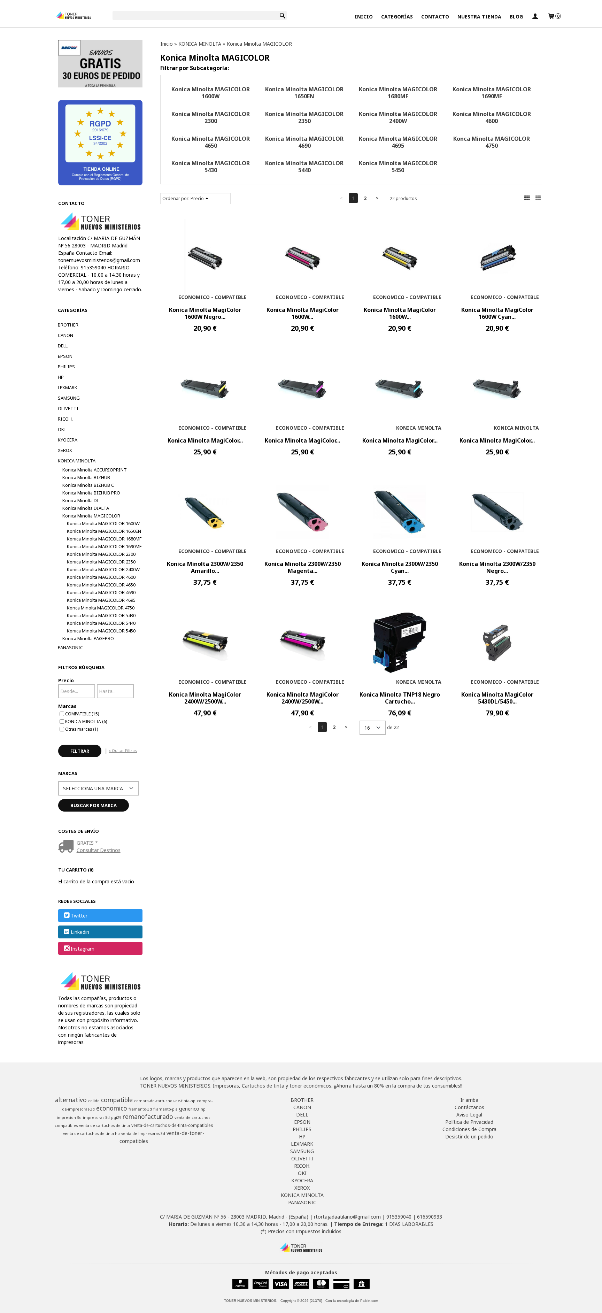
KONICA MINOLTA (76, 461)
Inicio (364, 16)
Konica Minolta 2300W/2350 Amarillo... (205, 567)
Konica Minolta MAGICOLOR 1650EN (104, 531)
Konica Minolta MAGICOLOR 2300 (101, 554)
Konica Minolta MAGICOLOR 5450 (101, 631)
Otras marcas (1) (81, 729)
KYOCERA (67, 440)
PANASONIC (70, 647)
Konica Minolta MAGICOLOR (91, 516)
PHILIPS (66, 366)
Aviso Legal (469, 1114)
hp (203, 1109)
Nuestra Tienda (479, 16)
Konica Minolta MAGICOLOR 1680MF (104, 539)
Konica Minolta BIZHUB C (88, 485)
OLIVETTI (68, 408)
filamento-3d (140, 1109)
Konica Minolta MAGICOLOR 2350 (101, 562)
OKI (62, 429)
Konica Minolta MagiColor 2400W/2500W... (205, 698)
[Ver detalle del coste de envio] (67, 847)
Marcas (67, 706)
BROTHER (68, 325)
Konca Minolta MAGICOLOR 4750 (100, 608)
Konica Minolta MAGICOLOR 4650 (101, 585)
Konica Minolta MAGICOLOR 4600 (101, 577)
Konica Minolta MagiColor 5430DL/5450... (497, 698)
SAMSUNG (69, 398)
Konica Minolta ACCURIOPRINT (94, 470)
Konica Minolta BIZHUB (86, 477)
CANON (65, 335)
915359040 (398, 1216)
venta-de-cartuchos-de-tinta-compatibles (172, 1125)
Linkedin (80, 932)
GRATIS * (87, 842)
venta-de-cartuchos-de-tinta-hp (91, 1133)
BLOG (516, 16)
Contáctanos (469, 1107)
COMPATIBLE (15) (82, 713)
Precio (66, 680)
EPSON (65, 356)
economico (111, 1108)
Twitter (79, 915)
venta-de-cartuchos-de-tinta (104, 1125)
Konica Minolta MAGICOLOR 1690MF (104, 546)
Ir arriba (469, 1100)
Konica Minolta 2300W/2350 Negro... (497, 567)
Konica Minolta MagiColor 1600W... (303, 313)
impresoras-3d (96, 1117)
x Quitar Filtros (123, 750)
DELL (63, 346)
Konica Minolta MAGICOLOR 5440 (101, 623)
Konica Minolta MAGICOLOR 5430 (101, 615)
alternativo (71, 1100)
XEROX (65, 450)
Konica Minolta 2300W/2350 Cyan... (400, 567)
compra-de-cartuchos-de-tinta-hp (164, 1100)
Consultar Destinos (99, 850)
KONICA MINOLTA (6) (86, 721)
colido (94, 1100)
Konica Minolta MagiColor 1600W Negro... (205, 313)
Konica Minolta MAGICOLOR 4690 (101, 592)
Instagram (82, 948)
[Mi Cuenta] (535, 16)
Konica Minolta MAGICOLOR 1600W (103, 523)
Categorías (397, 16)
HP (61, 377)
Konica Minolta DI (80, 500)
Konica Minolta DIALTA (85, 508)
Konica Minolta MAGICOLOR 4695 (101, 600)
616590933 (429, 1216)
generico (189, 1108)
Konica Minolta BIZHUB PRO (91, 493)
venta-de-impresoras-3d (143, 1133)
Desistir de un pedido (469, 1136)
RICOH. (65, 419)
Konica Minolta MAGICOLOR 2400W (103, 569)
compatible (117, 1100)
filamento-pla (165, 1109)
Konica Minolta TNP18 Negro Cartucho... (400, 698)
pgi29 (116, 1117)
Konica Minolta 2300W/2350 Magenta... (302, 567)
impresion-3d (69, 1117)
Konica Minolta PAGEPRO (88, 638)
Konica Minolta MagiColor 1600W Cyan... (497, 313)
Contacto (435, 16)
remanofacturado (148, 1116)
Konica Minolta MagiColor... (205, 440)
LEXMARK (67, 387)
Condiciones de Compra (469, 1129)
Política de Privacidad (469, 1122)
